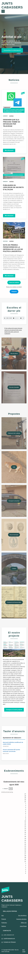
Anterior (6, 788)
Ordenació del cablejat (14, 433)
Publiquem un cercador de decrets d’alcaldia (13, 187)
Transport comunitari (14, 501)
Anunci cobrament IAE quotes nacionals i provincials (11, 750)
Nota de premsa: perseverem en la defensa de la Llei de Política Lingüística (13, 248)
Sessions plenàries (21, 919)
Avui (11, 788)
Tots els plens (14, 353)
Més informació (10, 151)
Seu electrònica (22, 915)
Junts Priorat (23, 926)
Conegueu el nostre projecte (14, 709)
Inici (2, 915)
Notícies (11, 116)
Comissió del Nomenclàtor (14, 602)
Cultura (14, 568)
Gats (14, 467)
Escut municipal (14, 534)
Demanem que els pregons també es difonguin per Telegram (11, 123)
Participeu (4, 922)
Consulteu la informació (12, 50)
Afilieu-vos (24, 922)
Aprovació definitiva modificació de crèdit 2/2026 (13, 743)
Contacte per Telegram (10, 942)
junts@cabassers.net (9, 938)
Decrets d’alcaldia (14, 387)
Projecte (3, 919)
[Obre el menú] (3, 11)
